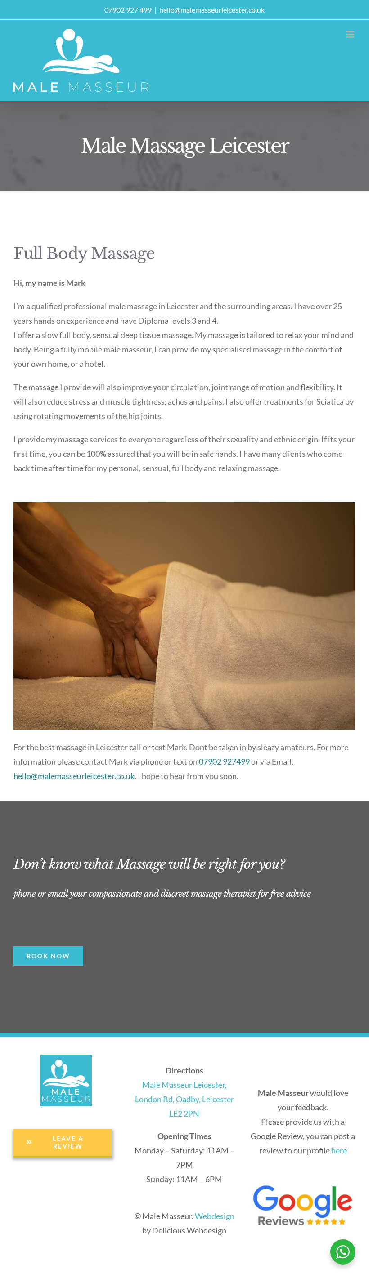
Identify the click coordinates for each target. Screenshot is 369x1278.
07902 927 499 (128, 9)
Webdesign (214, 1216)
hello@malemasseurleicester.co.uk (212, 9)
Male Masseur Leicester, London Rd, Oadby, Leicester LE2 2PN (184, 1099)
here (339, 1150)
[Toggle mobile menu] (351, 34)
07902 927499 (224, 761)
